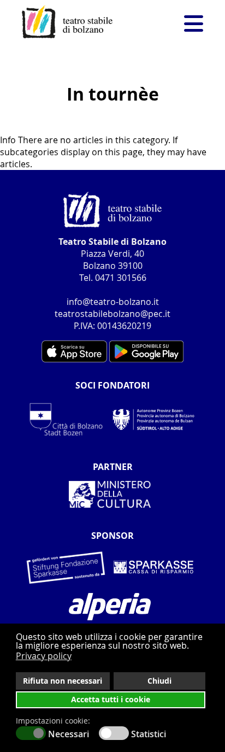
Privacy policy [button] (44, 656)
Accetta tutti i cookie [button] (110, 699)
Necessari (68, 734)
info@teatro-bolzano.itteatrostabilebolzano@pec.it (112, 308)
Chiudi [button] (159, 680)
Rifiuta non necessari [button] (62, 680)
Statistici (148, 734)
